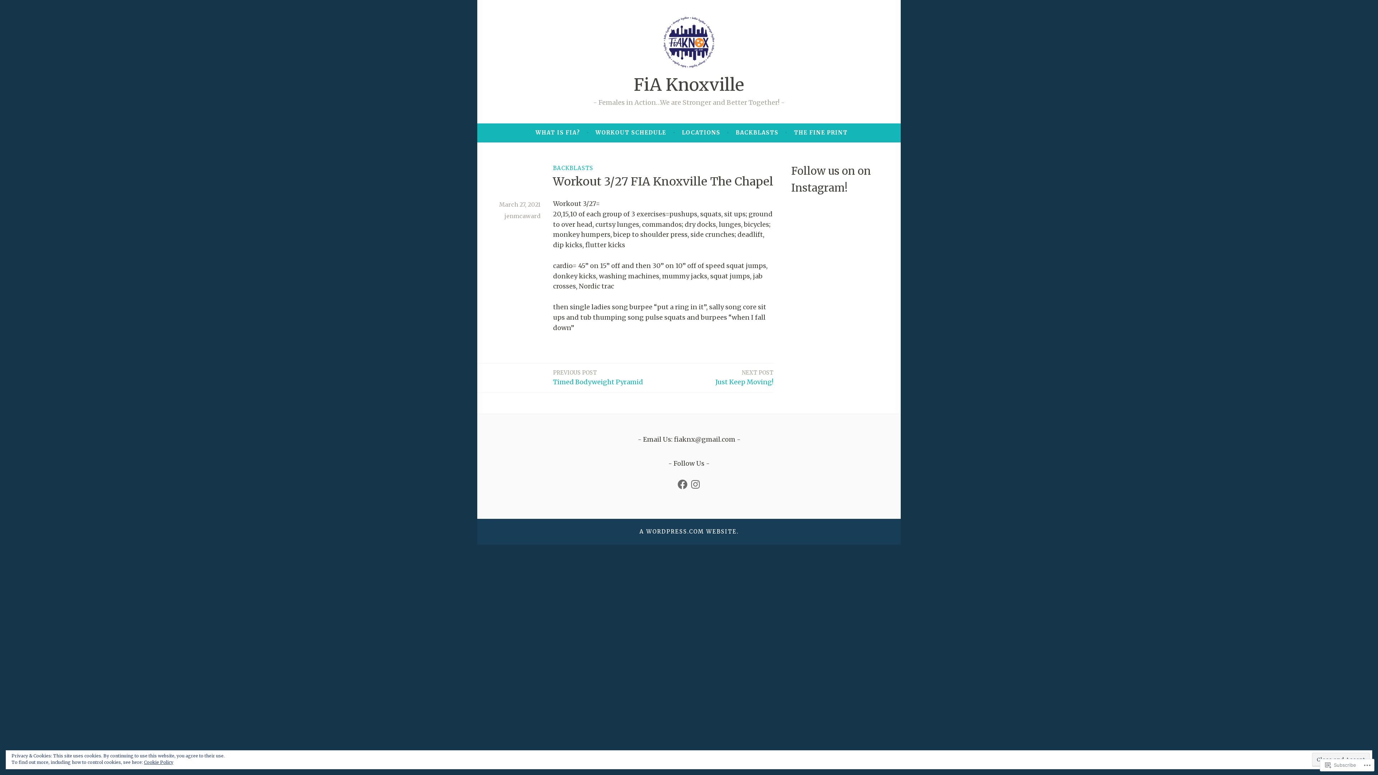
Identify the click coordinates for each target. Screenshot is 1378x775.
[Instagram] (695, 484)
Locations (701, 132)
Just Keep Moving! (744, 377)
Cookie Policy (158, 762)
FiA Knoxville (689, 84)
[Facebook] (682, 484)
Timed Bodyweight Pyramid (598, 377)
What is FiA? (557, 132)
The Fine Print (821, 132)
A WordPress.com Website (688, 531)
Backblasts (757, 132)
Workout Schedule (630, 132)
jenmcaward (522, 216)
